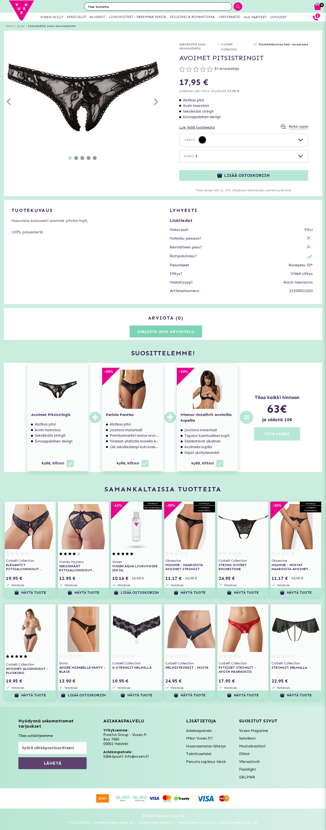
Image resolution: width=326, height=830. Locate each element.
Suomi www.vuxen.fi (156, 822)
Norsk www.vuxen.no (197, 822)
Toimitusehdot (198, 754)
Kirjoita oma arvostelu (166, 331)
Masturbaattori (252, 746)
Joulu (20, 26)
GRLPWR (247, 777)
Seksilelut (247, 738)
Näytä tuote (33, 592)
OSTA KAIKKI (277, 433)
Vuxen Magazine (253, 731)
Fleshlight (247, 769)
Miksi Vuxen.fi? (199, 738)
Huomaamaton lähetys (206, 746)
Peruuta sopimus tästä (206, 762)
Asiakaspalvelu (199, 731)
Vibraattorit (249, 762)
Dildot (244, 754)
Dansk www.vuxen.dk (239, 822)
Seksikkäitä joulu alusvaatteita (52, 26)
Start (10, 26)
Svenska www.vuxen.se (113, 822)
